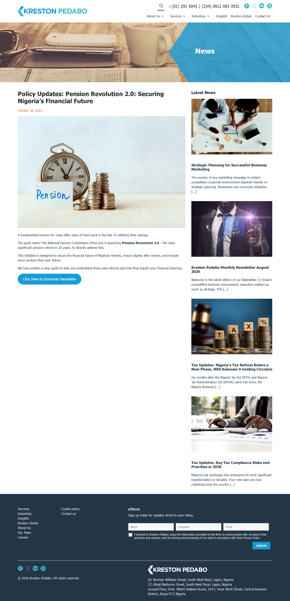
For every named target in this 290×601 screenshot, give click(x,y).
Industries (199, 16)
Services (175, 16)
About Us (153, 16)
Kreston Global (241, 16)
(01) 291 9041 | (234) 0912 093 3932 (205, 6)
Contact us (68, 513)
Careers (23, 537)
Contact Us (262, 16)
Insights (221, 16)
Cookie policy (70, 509)
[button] (49, 279)
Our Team (24, 532)
